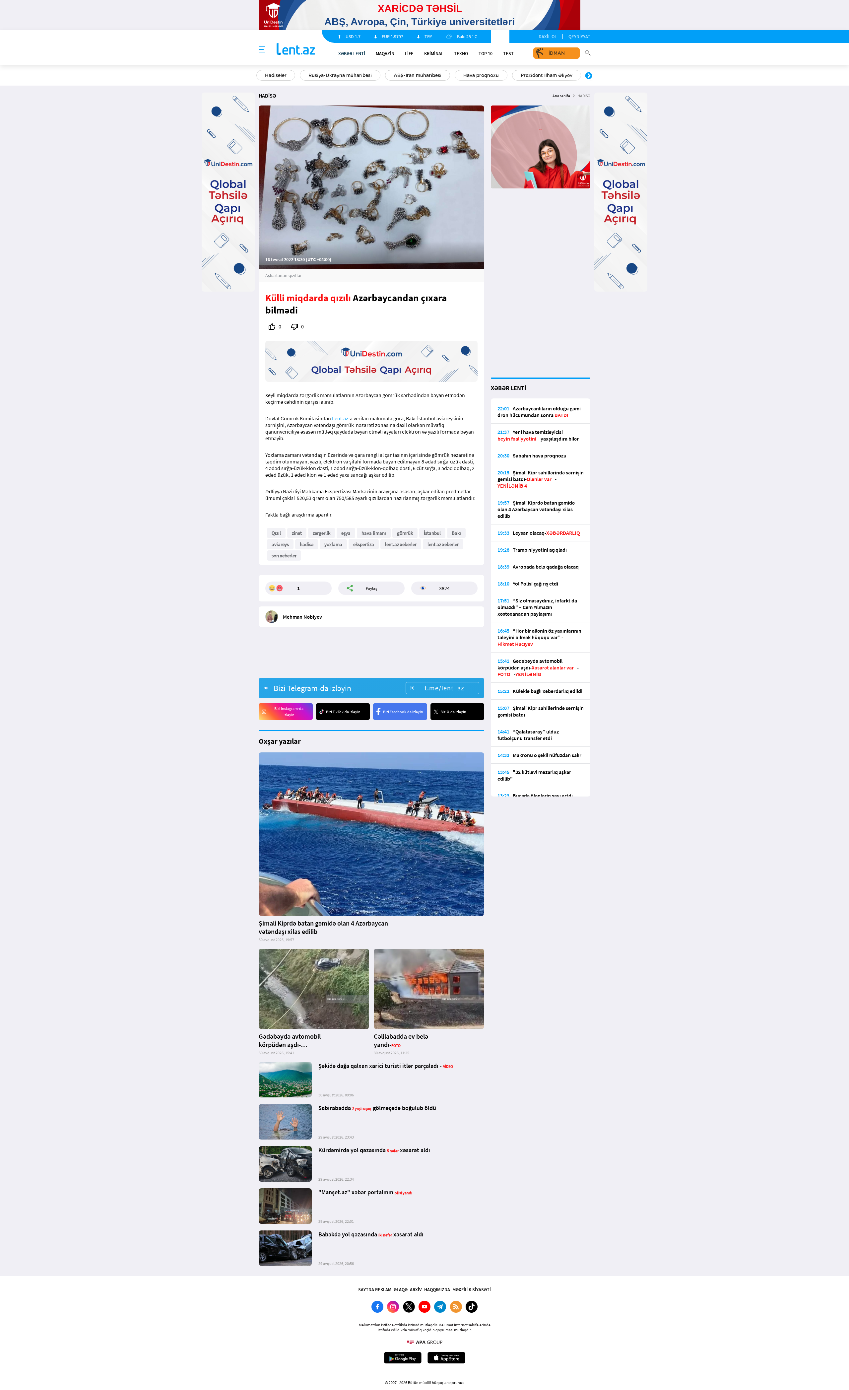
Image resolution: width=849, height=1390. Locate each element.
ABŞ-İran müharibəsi (417, 75)
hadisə (306, 544)
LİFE (409, 53)
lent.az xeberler (401, 544)
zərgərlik (321, 533)
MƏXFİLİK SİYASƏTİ (471, 1289)
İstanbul (432, 533)
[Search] (587, 52)
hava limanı (373, 533)
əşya (346, 533)
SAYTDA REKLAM (374, 1289)
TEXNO (461, 53)
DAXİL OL (548, 36)
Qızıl (276, 533)
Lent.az (340, 418)
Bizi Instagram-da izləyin (288, 711)
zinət (297, 533)
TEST (508, 53)
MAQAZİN (385, 53)
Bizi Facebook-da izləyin (403, 711)
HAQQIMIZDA (437, 1289)
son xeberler (284, 555)
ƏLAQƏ (401, 1289)
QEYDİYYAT (579, 36)
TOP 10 (485, 53)
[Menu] (262, 49)
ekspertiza (363, 544)
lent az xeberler (443, 544)
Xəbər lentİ (351, 53)
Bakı (456, 533)
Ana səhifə (561, 95)
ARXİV (416, 1289)
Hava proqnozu (481, 75)
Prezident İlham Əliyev (546, 75)
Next (589, 76)
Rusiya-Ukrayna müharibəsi (340, 75)
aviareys (280, 544)
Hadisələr (276, 75)
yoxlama (333, 544)
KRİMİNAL (433, 53)
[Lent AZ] (296, 49)
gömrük (405, 533)
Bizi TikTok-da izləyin (343, 711)
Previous (260, 76)
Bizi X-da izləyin (453, 711)
